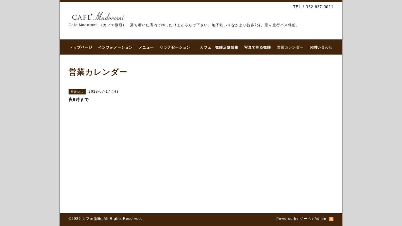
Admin (320, 219)
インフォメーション (115, 47)
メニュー (146, 47)
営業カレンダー (290, 47)
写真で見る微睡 (257, 47)
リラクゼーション (177, 47)
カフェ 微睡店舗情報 (219, 47)
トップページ (80, 47)
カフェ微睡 (91, 219)
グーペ (305, 219)
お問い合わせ (321, 47)
